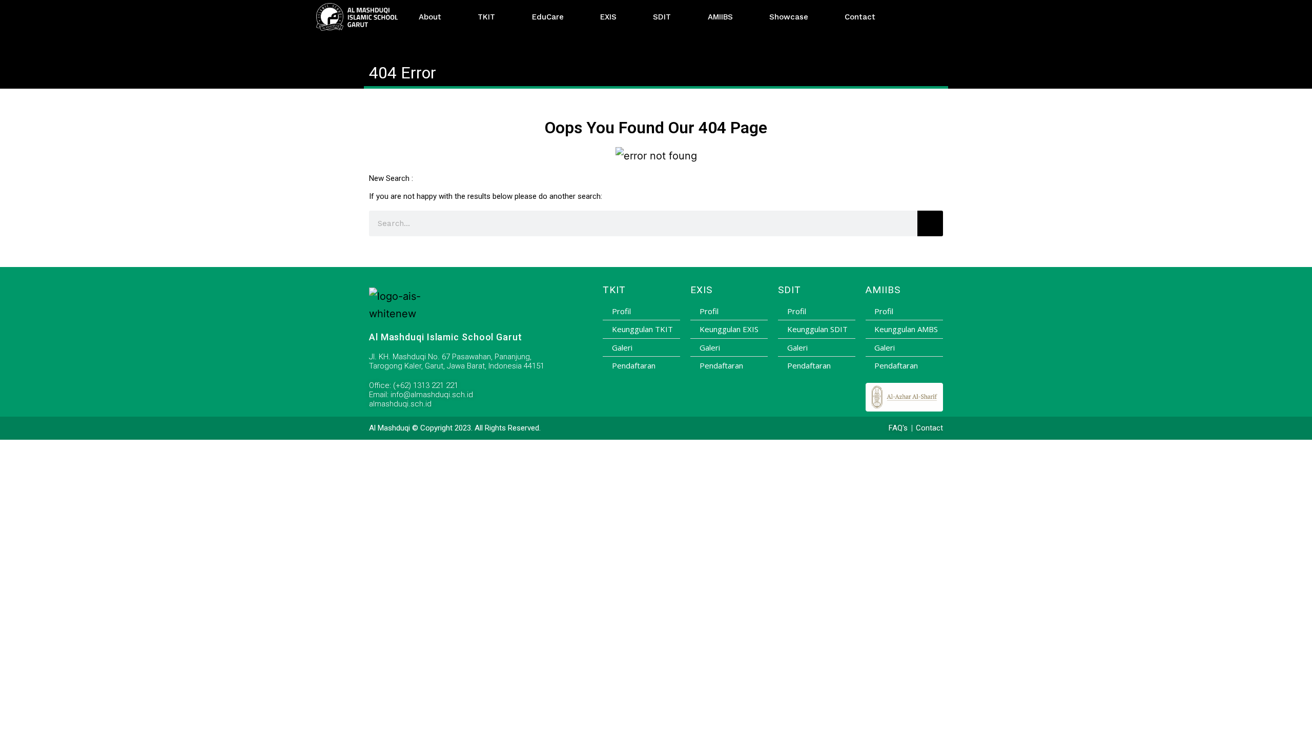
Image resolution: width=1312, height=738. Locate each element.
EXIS (608, 17)
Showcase (788, 17)
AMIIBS (720, 17)
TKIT (486, 17)
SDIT (662, 17)
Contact (860, 17)
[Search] (930, 223)
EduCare (548, 17)
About (430, 17)
